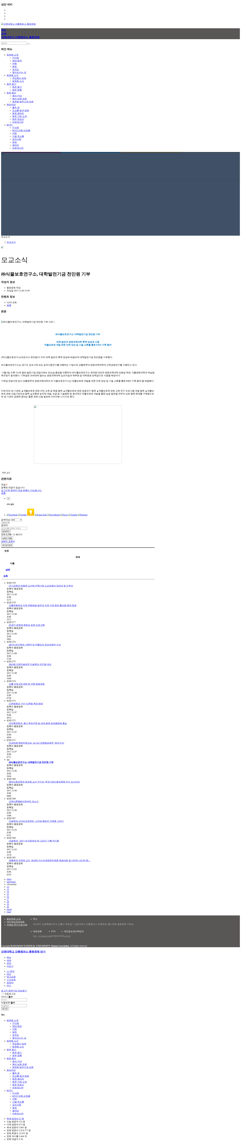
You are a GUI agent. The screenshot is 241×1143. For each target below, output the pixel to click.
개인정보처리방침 (16, 922)
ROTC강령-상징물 (21, 130)
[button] (10, 966)
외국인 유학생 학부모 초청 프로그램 (26, 625)
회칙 (14, 66)
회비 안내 (17, 96)
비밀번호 (8, 1002)
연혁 (14, 63)
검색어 (4, 525)
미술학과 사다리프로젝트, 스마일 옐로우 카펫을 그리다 (36, 821)
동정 (14, 142)
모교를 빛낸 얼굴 (20, 110)
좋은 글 (16, 107)
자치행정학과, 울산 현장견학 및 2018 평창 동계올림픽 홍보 (37, 723)
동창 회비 (11, 1058)
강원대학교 (12, 19)
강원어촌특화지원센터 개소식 (23, 801)
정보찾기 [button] (22, 991)
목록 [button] (9, 305)
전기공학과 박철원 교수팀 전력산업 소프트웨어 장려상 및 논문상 (40, 586)
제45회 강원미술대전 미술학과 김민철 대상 (29, 664)
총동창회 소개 (14, 919)
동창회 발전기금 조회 (22, 101)
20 (8, 907)
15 (8, 894)
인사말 (15, 58)
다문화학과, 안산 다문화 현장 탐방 (25, 703)
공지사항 (16, 139)
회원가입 (11, 13)
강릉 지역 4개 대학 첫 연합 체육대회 (26, 684)
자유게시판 (17, 122)
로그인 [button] (4, 991)
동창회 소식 (18, 81)
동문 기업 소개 (19, 116)
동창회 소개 (12, 1020)
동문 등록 (17, 90)
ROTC (10, 1090)
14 (8, 892)
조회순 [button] (11, 541)
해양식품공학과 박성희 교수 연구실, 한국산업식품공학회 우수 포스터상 (44, 782)
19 (8, 904)
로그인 (10, 10)
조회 (5, 576)
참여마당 (11, 1070)
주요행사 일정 (19, 78)
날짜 (8, 569)
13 (8, 889)
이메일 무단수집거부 (17, 925)
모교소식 (11, 242)
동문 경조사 (18, 119)
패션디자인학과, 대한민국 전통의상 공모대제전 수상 (34, 645)
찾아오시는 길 (19, 72)
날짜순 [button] (4, 541)
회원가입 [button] (13, 991)
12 (8, 887)
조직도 (15, 69)
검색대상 (5, 520)
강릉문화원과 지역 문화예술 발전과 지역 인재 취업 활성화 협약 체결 (42, 605)
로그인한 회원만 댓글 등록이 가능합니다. (21, 490)
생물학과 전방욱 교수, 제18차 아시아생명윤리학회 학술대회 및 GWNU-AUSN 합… (49, 860)
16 (8, 897)
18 (8, 902)
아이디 (7, 997)
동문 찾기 (17, 87)
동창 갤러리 (18, 113)
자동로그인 (10, 994)
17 (8, 899)
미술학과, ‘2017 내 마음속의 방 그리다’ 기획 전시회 (33, 841)
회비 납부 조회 (19, 99)
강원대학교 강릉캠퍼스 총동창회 (20, 37)
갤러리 (15, 145)
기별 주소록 (18, 136)
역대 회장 (17, 61)
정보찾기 (11, 16)
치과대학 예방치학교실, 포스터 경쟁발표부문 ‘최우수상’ (36, 743)
